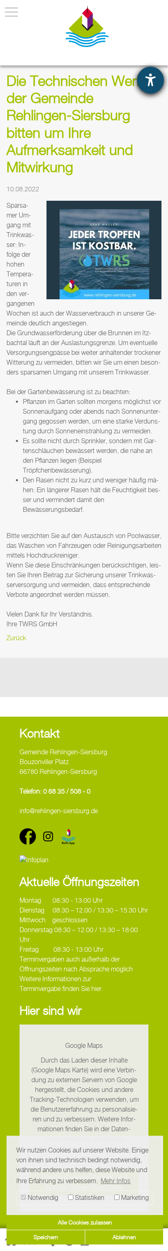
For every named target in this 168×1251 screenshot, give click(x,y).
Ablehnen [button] (124, 1236)
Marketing (134, 1198)
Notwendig (42, 1198)
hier (96, 989)
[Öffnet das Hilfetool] (150, 80)
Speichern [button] (45, 1236)
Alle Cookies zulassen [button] (85, 1222)
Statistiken (88, 1198)
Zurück (16, 638)
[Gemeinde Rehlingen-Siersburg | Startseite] (87, 26)
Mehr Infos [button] (115, 1181)
